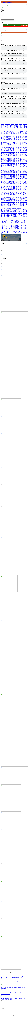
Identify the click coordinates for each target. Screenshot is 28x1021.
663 (3, 178)
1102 (14, 219)
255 (26, 142)
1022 (6, 210)
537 (3, 167)
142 (24, 132)
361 (14, 152)
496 (5, 164)
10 (8, 124)
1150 (23, 224)
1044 (6, 213)
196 (20, 137)
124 (16, 131)
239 (22, 141)
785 (22, 188)
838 (16, 193)
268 (24, 143)
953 (22, 203)
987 (7, 206)
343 (7, 150)
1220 (6, 232)
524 (5, 166)
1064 (2, 215)
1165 (6, 226)
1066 (6, 215)
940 (24, 202)
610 (9, 174)
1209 (6, 231)
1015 (16, 209)
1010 (4, 209)
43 (26, 125)
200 (1, 138)
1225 (19, 232)
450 (24, 159)
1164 (4, 226)
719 (3, 183)
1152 (2, 225)
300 (5, 147)
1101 (11, 219)
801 (26, 189)
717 (26, 182)
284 (1, 146)
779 (11, 188)
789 (3, 189)
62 (25, 126)
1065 (4, 215)
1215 (21, 231)
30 (9, 125)
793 (11, 189)
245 (7, 142)
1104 (18, 219)
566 (5, 170)
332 (13, 149)
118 (5, 131)
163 (11, 135)
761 (3, 187)
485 (11, 163)
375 (14, 153)
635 (3, 176)
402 (13, 155)
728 (20, 183)
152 (16, 133)
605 (26, 172)
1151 (25, 224)
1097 (2, 219)
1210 (9, 231)
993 (18, 206)
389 (14, 154)
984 (1, 206)
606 (1, 174)
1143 (6, 224)
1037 (16, 211)
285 (3, 146)
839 (18, 193)
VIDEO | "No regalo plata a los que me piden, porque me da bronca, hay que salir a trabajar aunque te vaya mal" (14, 977)
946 (9, 203)
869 (22, 196)
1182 (21, 227)
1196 (2, 230)
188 (5, 137)
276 (13, 144)
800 (24, 189)
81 (24, 127)
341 (3, 150)
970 (1, 205)
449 (22, 159)
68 (6, 127)
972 (5, 205)
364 (20, 152)
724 (13, 183)
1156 (11, 225)
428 (9, 158)
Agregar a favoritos (5, 1)
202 (5, 138)
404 (16, 155)
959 (7, 204)
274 (9, 144)
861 (7, 196)
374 (13, 153)
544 (16, 167)
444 (13, 159)
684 (16, 180)
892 (13, 198)
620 (1, 175)
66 (3, 127)
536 (1, 167)
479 (26, 161)
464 (24, 160)
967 (22, 204)
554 (9, 169)
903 (7, 199)
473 (14, 161)
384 (5, 154)
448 (20, 159)
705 (3, 182)
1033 (6, 211)
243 (3, 142)
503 (18, 164)
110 (16, 130)
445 (14, 159)
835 (11, 193)
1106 (23, 219)
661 (26, 177)
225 (22, 139)
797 (18, 189)
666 (9, 178)
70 (9, 127)
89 (7, 128)
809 (14, 191)
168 (20, 135)
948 (13, 203)
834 (9, 193)
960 (9, 204)
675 (26, 178)
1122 (9, 221)
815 (26, 191)
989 (11, 206)
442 (9, 159)
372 (9, 153)
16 (16, 124)
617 (22, 174)
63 (26, 126)
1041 (26, 211)
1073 (24, 215)
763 (7, 187)
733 (3, 185)
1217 (26, 231)
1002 (10, 208)
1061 (21, 214)
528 (13, 166)
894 (16, 198)
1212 (14, 231)
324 (24, 148)
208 (16, 138)
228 (1, 141)
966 (20, 204)
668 (13, 178)
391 (18, 154)
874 (5, 197)
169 (22, 135)
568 (9, 170)
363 (18, 152)
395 (26, 154)
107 (11, 130)
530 (16, 166)
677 (3, 180)
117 (3, 131)
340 (1, 150)
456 (9, 160)
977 (14, 205)
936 (16, 202)
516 (16, 165)
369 (3, 153)
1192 (18, 228)
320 (16, 148)
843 (26, 193)
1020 (2, 210)
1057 (11, 214)
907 (14, 199)
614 (16, 174)
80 (22, 127)
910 (20, 199)
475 (18, 161)
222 (16, 139)
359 (11, 152)
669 (14, 178)
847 (7, 194)
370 (5, 153)
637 (7, 176)
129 (26, 131)
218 (9, 139)
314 (5, 148)
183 (22, 136)
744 (24, 185)
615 (18, 174)
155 (22, 133)
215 (3, 139)
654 (13, 177)
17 (17, 124)
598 (13, 172)
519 (22, 165)
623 (7, 175)
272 (5, 144)
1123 (11, 221)
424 (1, 158)
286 (5, 146)
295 (22, 146)
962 (13, 204)
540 (9, 167)
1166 (9, 226)
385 (7, 154)
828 (24, 192)
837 (14, 193)
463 (22, 160)
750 (9, 186)
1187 (6, 228)
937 (18, 202)
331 (11, 149)
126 (20, 131)
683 (14, 180)
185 (26, 136)
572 (16, 170)
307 (18, 147)
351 (22, 150)
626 (13, 175)
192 (13, 137)
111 (18, 130)
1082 (19, 216)
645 (22, 176)
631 (22, 175)
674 (24, 178)
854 (20, 194)
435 (22, 158)
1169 (16, 226)
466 (1, 161)
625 (11, 175)
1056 (9, 214)
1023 (9, 210)
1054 (4, 214)
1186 (4, 228)
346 (13, 150)
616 (20, 174)
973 (7, 205)
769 (18, 187)
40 (22, 125)
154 (20, 133)
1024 (11, 210)
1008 (25, 208)
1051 (24, 213)
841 (22, 193)
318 (13, 148)
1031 (2, 211)
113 (22, 130)
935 (14, 202)
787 (26, 188)
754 (16, 186)
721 (7, 183)
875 (7, 197)
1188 (9, 228)
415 (11, 156)
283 (26, 144)
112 (20, 130)
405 (18, 155)
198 (24, 137)
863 (11, 196)
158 (1, 135)
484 (9, 163)
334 (16, 149)
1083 (21, 216)
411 (3, 156)
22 (24, 124)
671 (18, 178)
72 (12, 127)
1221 (9, 232)
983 (26, 205)
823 (14, 192)
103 (3, 130)
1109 (4, 220)
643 (18, 176)
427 (7, 158)
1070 (16, 215)
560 (20, 169)
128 (24, 131)
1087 (4, 217)
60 (22, 126)
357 (7, 152)
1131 (4, 222)
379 (22, 153)
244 (5, 142)
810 (16, 191)
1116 (20, 220)
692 (5, 181)
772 (24, 187)
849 (11, 194)
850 (13, 194)
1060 (19, 214)
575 (22, 170)
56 (17, 126)
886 (1, 198)
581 (7, 171)
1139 (23, 222)
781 (14, 188)
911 (22, 199)
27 (5, 125)
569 (11, 170)
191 (11, 137)
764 (9, 187)
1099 (6, 219)
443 (11, 159)
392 (20, 154)
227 (26, 139)
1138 (21, 222)
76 (17, 127)
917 (7, 200)
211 (22, 138)
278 (16, 144)
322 (20, 148)
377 (18, 153)
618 (24, 174)
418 (16, 156)
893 (14, 198)
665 (7, 178)
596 (9, 172)
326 (1, 149)
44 (1, 126)
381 (26, 153)
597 (11, 172)
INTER (5, 30)
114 (24, 130)
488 (16, 163)
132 (5, 132)
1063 (26, 214)
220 (13, 139)
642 (16, 176)
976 (13, 205)
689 (26, 180)
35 (16, 125)
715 (22, 182)
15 (15, 124)
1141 (2, 224)
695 (11, 181)
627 (14, 175)
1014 (14, 209)
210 (20, 138)
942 (1, 203)
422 (24, 156)
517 (18, 165)
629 (18, 175)
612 (13, 174)
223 (18, 139)
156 (24, 133)
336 (20, 149)
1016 (19, 209)
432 (16, 158)
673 (22, 178)
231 (7, 141)
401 (11, 155)
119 (7, 131)
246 (9, 142)
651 (7, 177)
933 (11, 202)
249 (14, 142)
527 (11, 166)
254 (24, 142)
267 (22, 143)
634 (1, 176)
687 (22, 180)
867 (18, 196)
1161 (23, 225)
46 (3, 126)
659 (22, 177)
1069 (14, 215)
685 (18, 180)
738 (13, 185)
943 (3, 203)
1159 (18, 225)
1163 (2, 226)
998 (1, 208)
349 (18, 150)
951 (18, 203)
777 (7, 188)
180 (16, 136)
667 (11, 178)
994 (20, 206)
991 (14, 206)
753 (14, 186)
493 (26, 163)
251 (18, 142)
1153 (4, 225)
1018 (23, 209)
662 (1, 178)
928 (1, 202)
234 (13, 141)
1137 (18, 222)
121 (10, 131)
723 (11, 183)
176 (9, 136)
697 (14, 181)
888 (5, 198)
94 (14, 128)
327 (3, 149)
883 (22, 197)
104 (5, 130)
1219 (4, 232)
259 (7, 143)
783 (18, 188)
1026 (16, 210)
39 (21, 125)
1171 (21, 226)
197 (22, 137)
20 (21, 124)
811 (18, 191)
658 (20, 177)
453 (3, 160)
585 (14, 171)
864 (13, 196)
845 (3, 194)
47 (5, 126)
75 (16, 127)
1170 (18, 226)
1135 (13, 222)
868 (20, 196)
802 (1, 191)
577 (26, 170)
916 (5, 200)
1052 (26, 213)
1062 (24, 214)
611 (11, 174)
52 (12, 126)
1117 (22, 220)
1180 (16, 227)
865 (14, 196)
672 (20, 178)
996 (24, 206)
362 (16, 152)
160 (5, 135)
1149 (21, 224)
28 (6, 125)
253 (22, 142)
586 (16, 171)
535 (26, 166)
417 (14, 156)
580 (5, 171)
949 (14, 203)
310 (24, 147)
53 (13, 126)
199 (26, 137)
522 (1, 166)
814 (24, 191)
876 (9, 197)
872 (1, 197)
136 (13, 132)
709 (11, 182)
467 (3, 161)
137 (14, 132)
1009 (2, 209)
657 (18, 177)
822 (13, 192)
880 (16, 197)
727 (18, 183)
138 (16, 132)
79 (21, 127)
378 (20, 153)
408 (24, 155)
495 (3, 164)
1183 (23, 227)
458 (13, 160)
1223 (14, 232)
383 (3, 154)
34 (14, 125)
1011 (6, 209)
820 (9, 192)
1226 (21, 232)
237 (18, 141)
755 (18, 186)
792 (9, 189)
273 (7, 144)
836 (13, 193)
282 (24, 144)
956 (1, 204)
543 (14, 167)
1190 (13, 228)
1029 (24, 210)
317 (11, 148)
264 (16, 143)
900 (1, 199)
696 (13, 181)
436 (24, 158)
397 (3, 155)
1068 (11, 215)
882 (20, 197)
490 (20, 163)
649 (3, 177)
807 (11, 191)
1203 (18, 230)
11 (9, 124)
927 (26, 200)
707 (7, 182)
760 (1, 187)
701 (22, 181)
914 (1, 200)
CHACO (5, 22)
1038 (19, 211)
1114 (15, 220)
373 (11, 153)
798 (20, 189)
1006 (20, 208)
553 (7, 169)
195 (18, 137)
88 (6, 128)
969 (26, 204)
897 (22, 198)
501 (14, 164)
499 (11, 164)
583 (11, 171)
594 (5, 172)
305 (14, 147)
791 (7, 189)
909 (18, 199)
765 (11, 187)
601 (18, 172)
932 (9, 202)
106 (9, 130)
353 (26, 150)
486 (13, 163)
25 (2, 125)
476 (20, 161)
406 (20, 155)
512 (9, 165)
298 (1, 147)
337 (22, 149)
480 (1, 163)
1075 (2, 216)
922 (16, 200)
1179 (13, 227)
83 (26, 127)
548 (24, 167)
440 (5, 159)
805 (7, 191)
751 (11, 186)
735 (7, 185)
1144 (9, 224)
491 (22, 163)
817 (3, 192)
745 (26, 185)
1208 (4, 231)
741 (18, 185)
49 (7, 126)
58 (20, 126)
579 (3, 171)
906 (13, 199)
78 (20, 127)
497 (7, 164)
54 (14, 126)
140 (20, 132)
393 (22, 154)
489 (18, 163)
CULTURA (23, 27)
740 (16, 185)
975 (11, 205)
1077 (6, 216)
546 (20, 167)
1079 (11, 216)
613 (14, 174)
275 (11, 144)
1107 (26, 219)
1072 (21, 215)
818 (5, 192)
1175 (4, 227)
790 (5, 189)
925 (22, 200)
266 (20, 143)
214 (1, 139)
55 (16, 126)
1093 (19, 217)
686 (20, 180)
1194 (23, 228)
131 (3, 132)
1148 (18, 224)
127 (22, 131)
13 (12, 124)
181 (18, 136)
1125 (16, 221)
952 (20, 203)
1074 (26, 215)
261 (11, 143)
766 (13, 187)
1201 (14, 230)
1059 (16, 214)
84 (1, 128)
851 (14, 194)
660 (24, 177)
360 (13, 152)
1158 (16, 225)
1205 (23, 230)
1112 (11, 220)
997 (26, 206)
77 (18, 127)
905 (11, 199)
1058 (14, 214)
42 (25, 125)
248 (13, 142)
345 (11, 150)
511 (7, 165)
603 (22, 172)
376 (16, 153)
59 (21, 126)
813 (22, 191)
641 (14, 176)
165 (14, 135)
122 (12, 131)
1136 (16, 222)
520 (24, 165)
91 (10, 128)
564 (1, 170)
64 (1, 127)
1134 (11, 222)
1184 (25, 227)
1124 (13, 221)
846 (5, 194)
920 (13, 200)
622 (5, 175)
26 (3, 125)
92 (12, 128)
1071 (19, 215)
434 (20, 158)
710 (13, 182)
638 (9, 176)
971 (3, 205)
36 (17, 125)
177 (11, 136)
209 (18, 138)
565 (3, 170)
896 (20, 198)
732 (1, 185)
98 (20, 128)
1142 (4, 224)
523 (3, 166)
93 (13, 128)
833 (7, 193)
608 (5, 174)
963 (14, 204)
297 (26, 146)
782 (16, 188)
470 (9, 161)
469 (7, 161)
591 (26, 171)
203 (7, 138)
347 (14, 150)
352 (24, 150)
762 (5, 187)
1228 (26, 232)
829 (26, 192)
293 (18, 146)
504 (20, 164)
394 (24, 154)
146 (5, 133)
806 (9, 191)
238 (20, 141)
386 (9, 154)
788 (1, 189)
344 (9, 150)
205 (11, 138)
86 (3, 128)
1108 (2, 220)
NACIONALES (10, 30)
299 (3, 147)
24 (1, 125)
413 (7, 156)
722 (9, 183)
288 (9, 146)
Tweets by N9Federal (5, 255)
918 (9, 200)
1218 (2, 232)
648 (1, 177)
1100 (9, 219)
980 (20, 205)
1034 (9, 211)
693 (7, 181)
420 (20, 156)
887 (3, 198)
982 (24, 205)
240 (24, 141)
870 (24, 196)
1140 (25, 222)
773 (26, 187)
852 (16, 194)
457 (11, 160)
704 (1, 182)
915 (3, 200)
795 (14, 189)
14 (13, 124)
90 (9, 128)
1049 (19, 213)
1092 (16, 217)
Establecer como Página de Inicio (16, 1)
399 (7, 155)
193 (14, 137)
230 (5, 141)
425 (3, 158)
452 (1, 160)
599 (14, 172)
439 (3, 159)
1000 (5, 208)
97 (18, 128)
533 (22, 166)
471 (11, 161)
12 (11, 124)
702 (24, 181)
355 (3, 152)
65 (2, 127)
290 (13, 146)
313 (3, 148)
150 (13, 133)
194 (16, 137)
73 (13, 127)
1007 (22, 208)
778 (9, 188)
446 (16, 159)
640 (13, 176)
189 (7, 137)
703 (26, 181)
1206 (26, 230)
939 (22, 202)
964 (16, 204)
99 (21, 128)
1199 (9, 230)
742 (20, 185)
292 (16, 146)
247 (11, 142)
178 (13, 136)
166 (16, 135)
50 (9, 126)
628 (16, 175)
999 (3, 208)
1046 (11, 213)
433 (18, 158)
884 (24, 197)
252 (20, 142)
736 (9, 185)
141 (22, 132)
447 (18, 159)
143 (26, 132)
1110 (6, 220)
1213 (16, 231)
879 (14, 197)
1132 (6, 222)
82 (25, 127)
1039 (21, 211)
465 (26, 160)
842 (24, 193)
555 (11, 169)
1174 (2, 227)
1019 (26, 209)
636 (5, 176)
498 (9, 164)
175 (7, 136)
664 (5, 178)
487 (14, 163)
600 (16, 172)
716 (24, 182)
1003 (13, 208)
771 (22, 187)
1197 (4, 230)
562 (24, 169)
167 (18, 135)
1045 (9, 213)
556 (13, 169)
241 (26, 141)
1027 (19, 210)
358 (9, 152)
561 (22, 169)
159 (3, 135)
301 (7, 147)
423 (26, 156)
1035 (11, 211)
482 (5, 163)
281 (22, 144)
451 (26, 159)
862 (9, 196)
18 (19, 124)
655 (14, 177)
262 (13, 143)
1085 (26, 216)
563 (26, 169)
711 (14, 182)
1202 (16, 230)
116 (1, 131)
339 (26, 149)
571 (14, 170)
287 (7, 146)
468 (5, 161)
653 (11, 177)
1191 (16, 228)
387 (11, 154)
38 (20, 125)
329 (7, 149)
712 (16, 182)
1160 (21, 225)
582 (9, 171)
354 (1, 152)
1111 (9, 220)
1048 (16, 213)
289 (11, 146)
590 (24, 171)
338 (24, 149)
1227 (24, 232)
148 (9, 133)
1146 (13, 224)
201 (3, 138)
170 (24, 135)
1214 (19, 231)
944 (5, 203)
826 (20, 192)
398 (5, 155)
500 (13, 164)
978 (16, 205)
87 (5, 128)
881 (18, 197)
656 (16, 177)
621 (3, 175)
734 (5, 185)
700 (20, 181)
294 (20, 146)
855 (22, 194)
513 (11, 165)
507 (26, 164)
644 (20, 176)
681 (11, 180)
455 (7, 160)
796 (16, 189)
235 (14, 141)
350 (20, 150)
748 (5, 186)
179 (14, 136)
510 (5, 165)
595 (7, 172)
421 (22, 156)
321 (18, 148)
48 (6, 126)
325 (26, 148)
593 (3, 172)
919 (11, 200)
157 (26, 133)
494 (1, 164)
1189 (11, 228)
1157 (13, 225)
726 (16, 183)
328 (5, 149)
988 (9, 206)
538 (5, 167)
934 (13, 202)
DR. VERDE (19, 24)
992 (16, 206)
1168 (13, 226)
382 (1, 154)
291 (14, 146)
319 (14, 148)
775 (3, 188)
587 (18, 171)
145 (3, 133)
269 (26, 143)
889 (7, 198)
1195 (25, 228)
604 (24, 172)
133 (7, 132)
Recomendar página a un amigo (7, 2)
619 (26, 174)
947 (11, 203)
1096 (26, 217)
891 (11, 198)
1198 (6, 230)
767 (14, 187)
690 (1, 181)
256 (1, 143)
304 (13, 147)
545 (18, 167)
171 (26, 135)
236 (16, 141)
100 (23, 128)
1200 (11, 230)
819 (7, 192)
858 (1, 196)
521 (26, 165)
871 (26, 196)
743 (22, 185)
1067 (9, 215)
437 (26, 158)
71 (10, 127)
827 (22, 192)
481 (3, 163)
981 (22, 205)
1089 (9, 217)
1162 (25, 225)
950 (16, 203)
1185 (2, 228)
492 (24, 163)
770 (20, 187)
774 (1, 188)
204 (9, 138)
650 (5, 177)
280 (20, 144)
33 (13, 125)
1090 (11, 217)
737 (11, 185)
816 (1, 192)
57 (18, 126)
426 (5, 158)
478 (24, 161)
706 (5, 182)
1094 (21, 217)
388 (13, 154)
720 (5, 183)
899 (26, 198)
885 (26, 197)
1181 (18, 227)
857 (26, 194)
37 (18, 125)
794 (13, 189)
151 (14, 133)
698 (16, 181)
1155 (9, 225)
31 (10, 125)
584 (13, 171)
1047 (14, 213)
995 (22, 206)
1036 (14, 211)
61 (24, 126)
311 (26, 147)
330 (9, 149)
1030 (26, 210)
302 (9, 147)
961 (11, 204)
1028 (21, 210)
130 (1, 132)
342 (5, 150)
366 (24, 152)
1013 (11, 209)
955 (26, 203)
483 (7, 163)
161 (7, 135)
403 (14, 155)
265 (18, 143)
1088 (6, 217)
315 (7, 148)
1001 (8, 208)
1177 (9, 227)
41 (24, 125)
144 (1, 133)
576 (24, 170)
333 (14, 149)
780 (13, 188)
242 (1, 142)
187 (3, 137)
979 (18, 205)
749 (7, 186)
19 (20, 124)
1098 (4, 219)
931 (7, 202)
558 (16, 169)
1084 (24, 216)
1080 (14, 216)
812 (20, 191)
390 (16, 154)
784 (20, 188)
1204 (21, 230)
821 (11, 192)
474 (16, 161)
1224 (16, 232)
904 (9, 199)
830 (1, 193)
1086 (2, 217)
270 (1, 144)
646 (24, 176)
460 (16, 160)
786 (24, 188)
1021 (4, 210)
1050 (21, 213)
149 (11, 133)
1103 (16, 219)
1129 (25, 221)
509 (3, 165)
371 (7, 153)
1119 (2, 221)
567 (7, 170)
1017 (21, 209)
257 (3, 143)
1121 (6, 221)
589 (22, 171)
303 (11, 147)
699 (18, 181)
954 (24, 203)
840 (20, 193)
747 (3, 186)
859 (3, 196)
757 (22, 186)
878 (13, 197)
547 (22, 167)
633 (26, 175)
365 (22, 152)
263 (14, 143)
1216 (23, 231)
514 (13, 165)
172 (1, 136)
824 (16, 192)
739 (14, 185)
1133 (9, 222)
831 (3, 193)
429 (11, 158)
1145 (11, 224)
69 (7, 127)
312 (1, 148)
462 (20, 160)
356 (5, 152)
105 (7, 130)
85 (2, 128)
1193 (21, 228)
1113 (13, 220)
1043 (4, 213)
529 (14, 166)
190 (9, 137)
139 (18, 132)
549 (26, 167)
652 (9, 177)
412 (5, 156)
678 (5, 180)
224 (20, 139)
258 (5, 143)
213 (26, 138)
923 (18, 200)
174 (5, 136)
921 (14, 200)
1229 (2, 233)
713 (18, 182)
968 (24, 204)
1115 (18, 220)
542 (13, 167)
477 (22, 161)
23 (26, 124)
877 (11, 197)
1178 (11, 227)
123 (14, 131)
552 (5, 169)
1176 (6, 227)
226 (24, 139)
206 (13, 138)
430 (13, 158)
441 (7, 159)
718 (1, 183)
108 (13, 130)
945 (7, 203)
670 (16, 178)
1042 (2, 213)
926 (24, 200)
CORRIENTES (11, 23)
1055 (6, 214)
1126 (18, 221)
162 (9, 135)
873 (3, 197)
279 (18, 144)
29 (7, 125)
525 (7, 166)
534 (24, 166)
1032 (4, 211)
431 (14, 158)
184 (24, 136)
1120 (4, 221)
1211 (11, 231)
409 (26, 155)
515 (14, 165)
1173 (25, 226)
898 (24, 198)
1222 (11, 232)
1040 (24, 211)
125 (18, 131)
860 (5, 196)
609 (7, 174)
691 (3, 181)
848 (9, 194)
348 (16, 150)
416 (13, 156)
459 (14, 160)
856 (24, 194)
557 (14, 169)
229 (3, 141)
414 (9, 156)
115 (25, 130)
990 (13, 206)
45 (2, 126)
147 (7, 133)
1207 (2, 231)
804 (5, 191)
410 (1, 156)
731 (26, 183)
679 (7, 180)
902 (5, 199)
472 (13, 161)
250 (16, 142)
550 (1, 169)
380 (24, 153)
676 (1, 180)
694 (9, 181)
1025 (14, 210)
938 (20, 202)
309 (22, 147)
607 (3, 174)
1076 (4, 216)
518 (20, 165)
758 (24, 186)
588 (20, 171)
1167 (11, 226)
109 (14, 130)
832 (5, 193)
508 (1, 165)
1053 (2, 214)
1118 (25, 220)
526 (9, 166)
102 (1, 130)
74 (14, 127)
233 (11, 141)
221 (14, 139)
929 (3, 202)
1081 (16, 216)
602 (20, 172)
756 (20, 186)
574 (20, 170)
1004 (15, 208)
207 (14, 138)
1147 (16, 224)
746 (1, 186)
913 (26, 199)
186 (1, 137)
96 (17, 128)
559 (18, 169)
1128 (23, 221)
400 (9, 155)
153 (18, 133)
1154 (6, 225)
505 (22, 164)
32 (12, 125)
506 (24, 164)
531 (18, 166)
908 (16, 199)
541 (11, 167)
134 (9, 132)
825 (18, 192)
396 (1, 155)
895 (18, 198)
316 (9, 148)
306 (16, 147)
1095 (24, 217)
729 (22, 183)
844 (1, 194)
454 (5, 160)
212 (24, 138)
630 (20, 175)
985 (3, 206)
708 (9, 182)
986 (5, 206)
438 (1, 159)
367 (26, 152)
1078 (9, 216)
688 (24, 180)
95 (16, 128)
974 (9, 205)
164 (13, 135)
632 (24, 175)
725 (14, 183)
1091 (14, 217)
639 (11, 176)
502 (16, 164)
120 (9, 131)
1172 (23, 226)
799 (22, 189)
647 (26, 176)
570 (13, 170)
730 (24, 183)
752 (13, 186)
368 (1, 153)
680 (9, 180)
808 (13, 191)
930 (5, 202)
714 (20, 182)
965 (18, 204)
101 (25, 128)
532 (20, 166)
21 (23, 124)
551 (3, 169)
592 (1, 172)
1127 (21, 221)
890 (9, 198)
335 (18, 149)
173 (3, 136)
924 (20, 200)
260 (9, 143)
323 (22, 148)
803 (3, 191)
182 (20, 136)
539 (7, 167)
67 (5, 127)
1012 (9, 209)
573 (18, 170)
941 (26, 202)
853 (18, 194)
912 (24, 199)
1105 (21, 219)
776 (5, 188)
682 (13, 180)
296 (24, 146)
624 (9, 175)
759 (26, 186)
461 (18, 160)
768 (16, 187)
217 (7, 139)
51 (10, 126)
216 (5, 139)
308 (20, 147)
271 (3, 144)
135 (11, 132)
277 (14, 144)
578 (1, 171)
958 (5, 204)
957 (3, 204)
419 (18, 156)
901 (3, 199)
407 (22, 155)
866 (16, 196)
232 (9, 141)
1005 (18, 208)
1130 (2, 222)
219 (11, 139)
